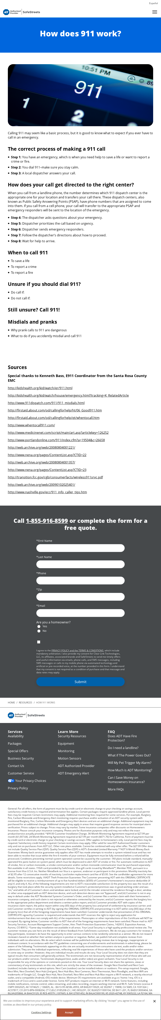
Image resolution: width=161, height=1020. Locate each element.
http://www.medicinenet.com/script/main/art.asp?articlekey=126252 (58, 432)
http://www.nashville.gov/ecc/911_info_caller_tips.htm (47, 492)
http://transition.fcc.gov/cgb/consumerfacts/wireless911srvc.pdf (55, 477)
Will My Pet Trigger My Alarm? (129, 763)
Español (153, 3)
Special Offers (18, 751)
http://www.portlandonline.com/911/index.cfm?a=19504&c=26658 (56, 440)
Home (11, 702)
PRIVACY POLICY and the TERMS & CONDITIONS (77, 650)
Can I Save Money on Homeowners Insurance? (126, 779)
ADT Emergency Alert (73, 773)
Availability (16, 736)
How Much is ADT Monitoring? (130, 770)
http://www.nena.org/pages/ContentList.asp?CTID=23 (47, 470)
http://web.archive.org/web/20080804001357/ (41, 462)
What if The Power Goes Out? (129, 755)
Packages (15, 743)
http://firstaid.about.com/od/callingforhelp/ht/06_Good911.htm (55, 410)
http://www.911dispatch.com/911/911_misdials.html (46, 403)
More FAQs (116, 789)
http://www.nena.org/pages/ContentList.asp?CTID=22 (47, 455)
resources (25, 702)
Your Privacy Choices (30, 781)
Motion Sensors (69, 758)
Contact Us (16, 766)
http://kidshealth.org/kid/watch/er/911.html (40, 388)
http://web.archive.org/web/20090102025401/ (41, 485)
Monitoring (66, 751)
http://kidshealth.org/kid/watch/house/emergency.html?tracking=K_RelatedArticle (68, 395)
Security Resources (72, 736)
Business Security (21, 758)
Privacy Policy (18, 788)
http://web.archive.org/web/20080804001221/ (41, 447)
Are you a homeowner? (53, 622)
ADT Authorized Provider (76, 766)
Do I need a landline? (123, 748)
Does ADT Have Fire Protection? (122, 738)
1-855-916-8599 (47, 520)
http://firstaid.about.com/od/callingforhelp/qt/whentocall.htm (54, 418)
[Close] (154, 1001)
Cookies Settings (41, 1012)
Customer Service (21, 773)
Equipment (66, 743)
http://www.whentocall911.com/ (31, 425)
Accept (69, 1012)
